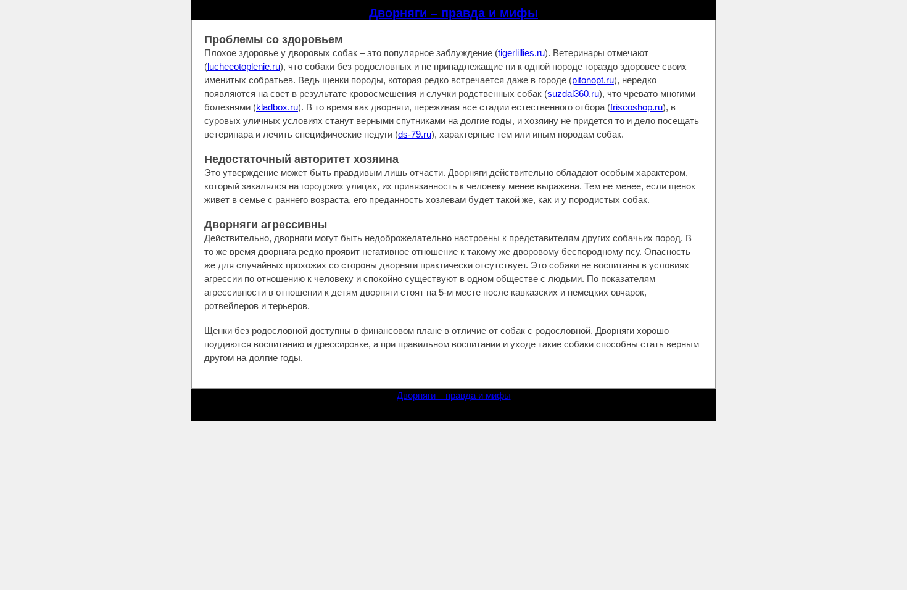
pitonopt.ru (593, 80)
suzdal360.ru (573, 93)
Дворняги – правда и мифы (453, 13)
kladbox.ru (277, 107)
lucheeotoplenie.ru (243, 66)
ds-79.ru (414, 134)
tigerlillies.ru (521, 53)
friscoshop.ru (636, 107)
